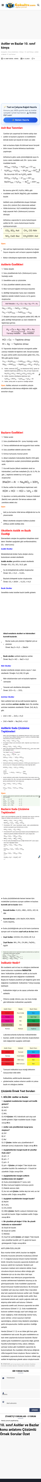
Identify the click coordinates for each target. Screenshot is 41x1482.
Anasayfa (4, 52)
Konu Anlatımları (13, 52)
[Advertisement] (20, 82)
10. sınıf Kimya (29, 52)
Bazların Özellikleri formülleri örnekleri (24, 1366)
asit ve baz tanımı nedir (17, 1364)
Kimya (21, 52)
